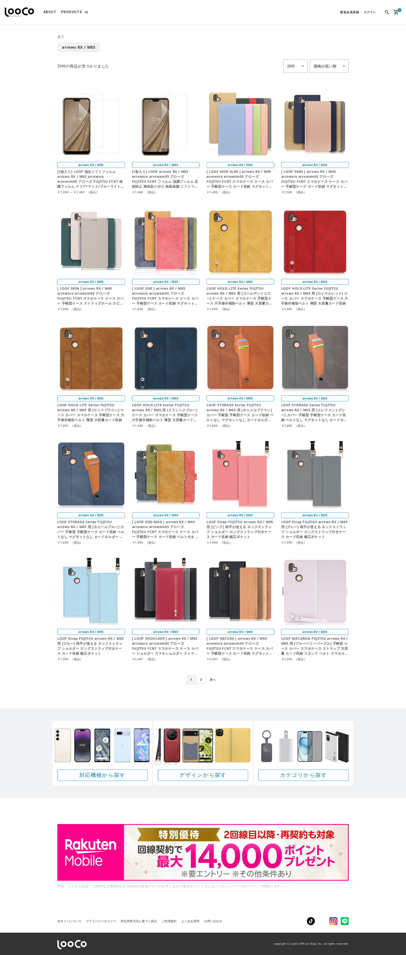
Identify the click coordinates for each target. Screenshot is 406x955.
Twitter (322, 921)
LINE (345, 921)
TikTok (311, 921)
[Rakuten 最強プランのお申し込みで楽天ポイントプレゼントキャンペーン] (203, 852)
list (86, 12)
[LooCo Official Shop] (19, 12)
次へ (213, 680)
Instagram (333, 921)
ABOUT (49, 12)
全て (60, 36)
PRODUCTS (71, 12)
